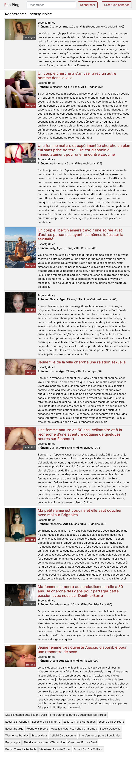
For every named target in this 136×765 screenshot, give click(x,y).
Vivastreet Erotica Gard (82, 742)
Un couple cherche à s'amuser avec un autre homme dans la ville (77, 75)
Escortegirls (13, 742)
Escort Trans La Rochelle (20, 749)
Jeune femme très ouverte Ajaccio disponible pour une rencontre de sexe (82, 649)
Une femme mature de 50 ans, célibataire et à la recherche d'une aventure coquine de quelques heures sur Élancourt (80, 434)
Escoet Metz (39, 735)
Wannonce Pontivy (17, 735)
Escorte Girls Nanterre (46, 721)
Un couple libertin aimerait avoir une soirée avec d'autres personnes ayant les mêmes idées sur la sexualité (80, 234)
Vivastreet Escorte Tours (55, 749)
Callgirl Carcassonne (63, 735)
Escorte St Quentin (17, 721)
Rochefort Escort (37, 728)
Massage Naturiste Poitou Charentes (74, 728)
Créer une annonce (116, 5)
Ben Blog (11, 5)
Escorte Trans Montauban (79, 721)
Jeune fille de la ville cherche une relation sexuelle (82, 362)
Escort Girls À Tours (111, 721)
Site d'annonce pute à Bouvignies (100, 735)
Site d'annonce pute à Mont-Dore (26, 714)
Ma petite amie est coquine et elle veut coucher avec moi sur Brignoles (80, 512)
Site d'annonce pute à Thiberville (44, 742)
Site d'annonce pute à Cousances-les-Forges (78, 714)
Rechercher (87, 5)
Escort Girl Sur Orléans (88, 749)
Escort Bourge (14, 728)
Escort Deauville (110, 728)
